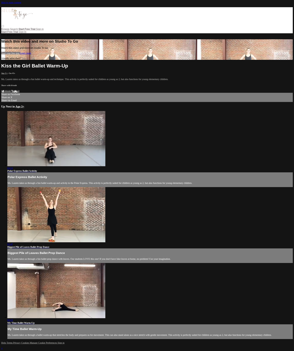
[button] (3, 26)
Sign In (22, 32)
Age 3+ (4, 73)
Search (14, 29)
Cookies (25, 342)
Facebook (6, 91)
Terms (10, 342)
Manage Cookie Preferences (44, 342)
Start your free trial (10, 53)
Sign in (40, 29)
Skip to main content (11, 2)
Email (16, 91)
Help (4, 342)
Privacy (17, 342)
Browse (5, 29)
